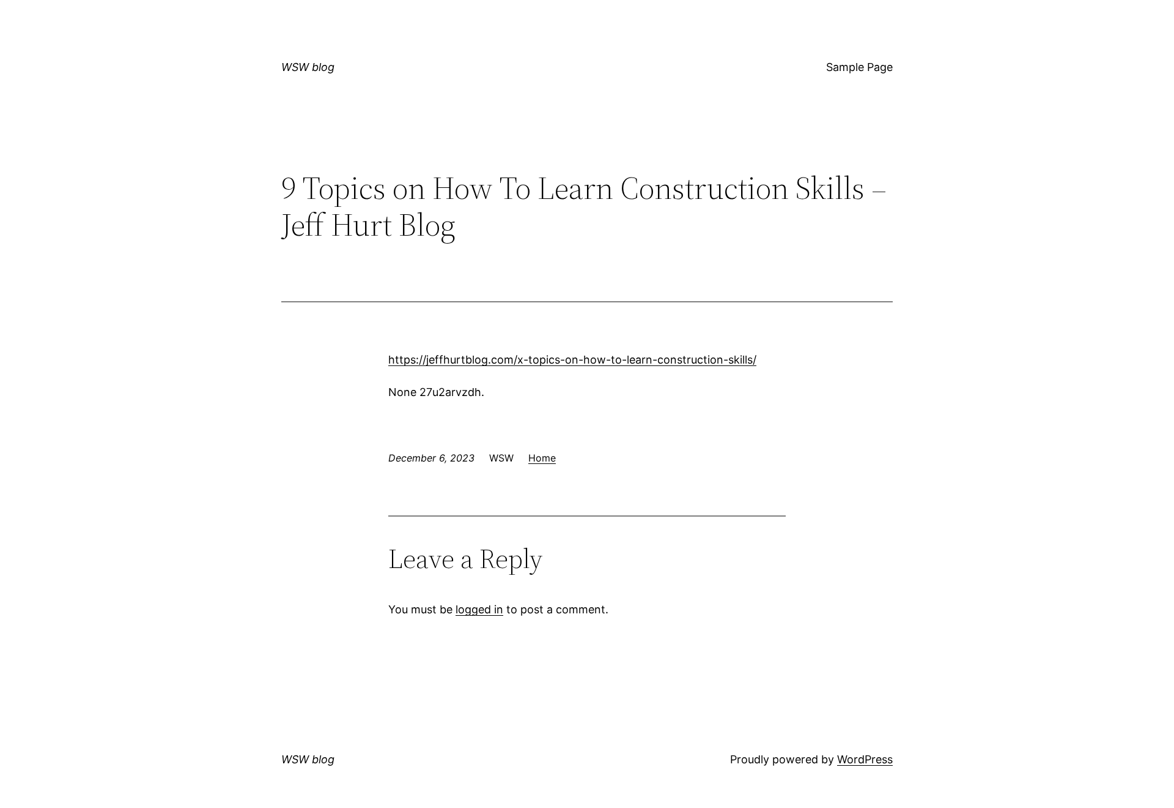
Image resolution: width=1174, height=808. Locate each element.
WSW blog (307, 67)
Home (542, 458)
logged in (479, 609)
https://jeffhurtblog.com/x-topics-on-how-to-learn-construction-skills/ (572, 359)
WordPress (865, 759)
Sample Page (859, 67)
